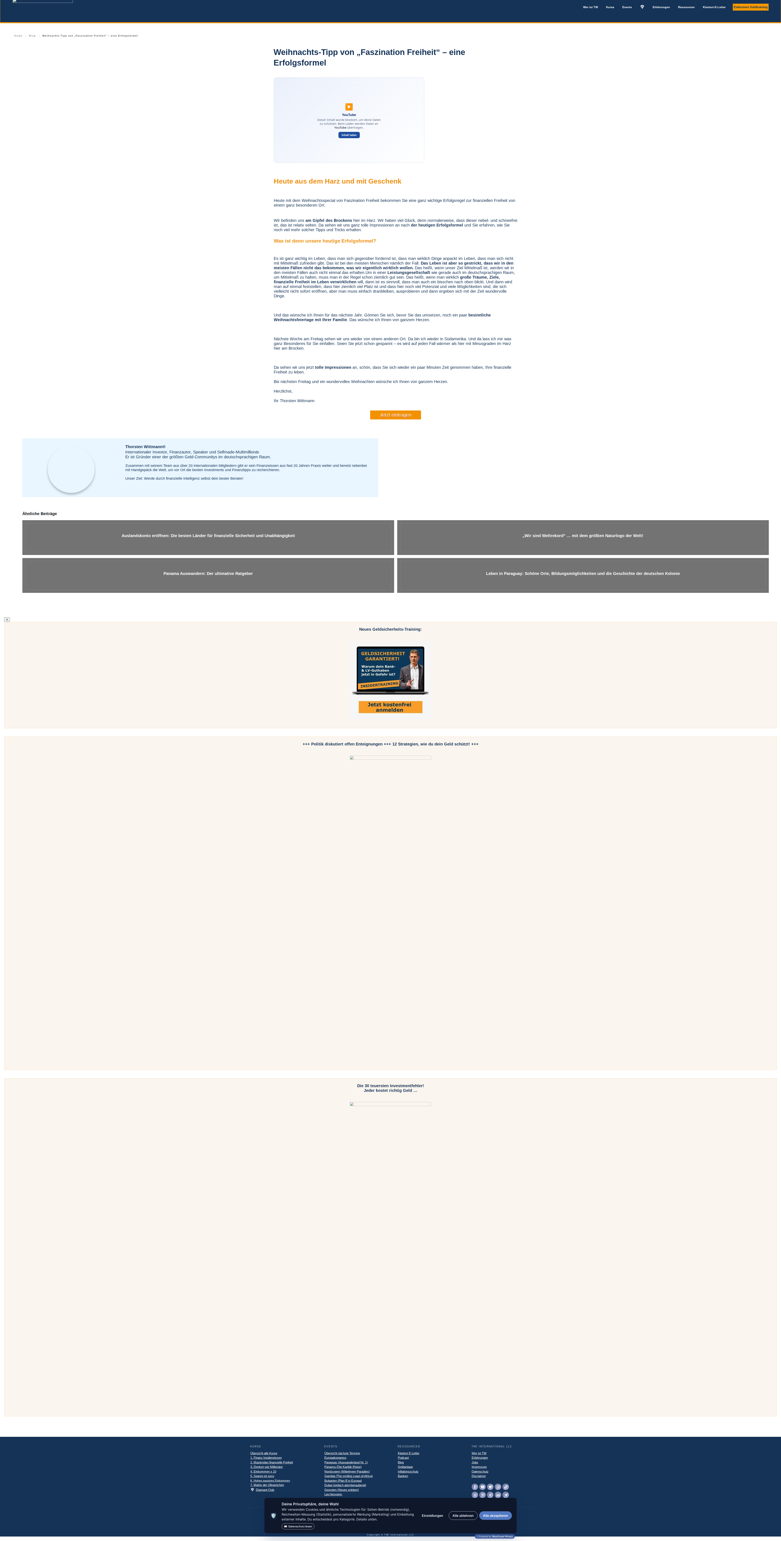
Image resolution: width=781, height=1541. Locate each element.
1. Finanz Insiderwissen (266, 1457)
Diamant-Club (265, 1490)
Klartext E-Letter (408, 1453)
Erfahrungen (480, 1457)
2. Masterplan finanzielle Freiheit (271, 1462)
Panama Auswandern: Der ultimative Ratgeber (208, 575)
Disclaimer (479, 1476)
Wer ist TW (479, 1453)
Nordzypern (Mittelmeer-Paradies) (347, 1471)
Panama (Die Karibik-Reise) (343, 1467)
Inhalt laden (349, 135)
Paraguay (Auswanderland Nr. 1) (346, 1462)
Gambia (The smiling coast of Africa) (348, 1476)
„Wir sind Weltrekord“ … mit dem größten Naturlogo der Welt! (583, 537)
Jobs (475, 1462)
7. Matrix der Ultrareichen (267, 1485)
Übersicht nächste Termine (342, 1453)
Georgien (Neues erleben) (341, 1490)
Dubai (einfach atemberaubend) (345, 1485)
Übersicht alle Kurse (263, 1453)
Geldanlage (405, 1467)
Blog (401, 1462)
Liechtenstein (333, 1494)
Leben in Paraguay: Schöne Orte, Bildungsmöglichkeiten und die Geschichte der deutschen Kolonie (583, 575)
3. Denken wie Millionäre (266, 1467)
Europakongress (335, 1457)
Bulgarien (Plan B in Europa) (343, 1480)
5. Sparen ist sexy (262, 1476)
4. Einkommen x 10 (263, 1471)
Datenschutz (480, 1471)
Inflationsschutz (408, 1471)
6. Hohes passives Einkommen (270, 1480)
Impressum (479, 1467)
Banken (403, 1476)
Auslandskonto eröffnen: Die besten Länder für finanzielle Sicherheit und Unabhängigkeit (208, 537)
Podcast (403, 1457)
